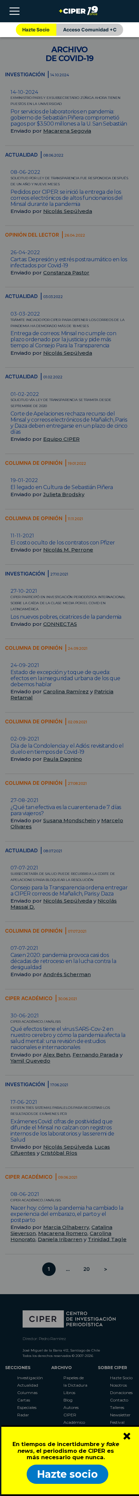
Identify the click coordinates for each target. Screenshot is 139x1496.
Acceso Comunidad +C (90, 29)
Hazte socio (67, 1474)
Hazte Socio (36, 29)
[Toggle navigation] (14, 11)
